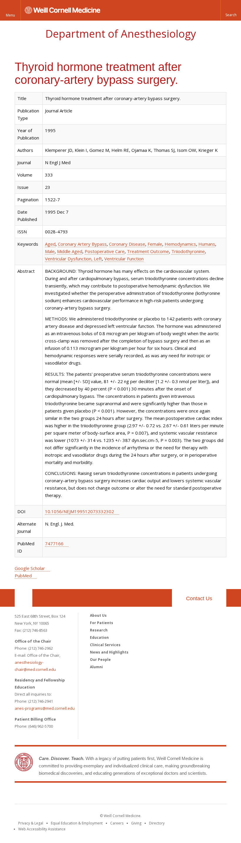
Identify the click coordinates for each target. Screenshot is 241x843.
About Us (98, 615)
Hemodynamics (180, 244)
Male (50, 251)
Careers (116, 823)
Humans (206, 244)
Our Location (23, 598)
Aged (50, 244)
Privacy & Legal (30, 823)
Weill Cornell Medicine (120, 794)
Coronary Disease (127, 244)
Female (155, 244)
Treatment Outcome (148, 251)
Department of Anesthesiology (120, 33)
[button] (230, 10)
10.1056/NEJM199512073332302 (79, 511)
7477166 (54, 543)
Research (99, 630)
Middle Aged (69, 251)
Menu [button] (10, 15)
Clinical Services (105, 644)
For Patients (101, 622)
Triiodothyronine (188, 251)
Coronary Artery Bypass (82, 244)
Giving (136, 823)
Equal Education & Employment (77, 823)
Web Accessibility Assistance (42, 829)
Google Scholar (30, 568)
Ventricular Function (124, 259)
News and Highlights (109, 652)
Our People (100, 659)
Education (99, 637)
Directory (157, 823)
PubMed (23, 575)
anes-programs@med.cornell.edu (45, 708)
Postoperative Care (105, 251)
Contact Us (199, 598)
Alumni (96, 666)
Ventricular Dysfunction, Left (73, 259)
